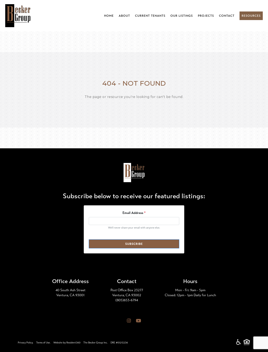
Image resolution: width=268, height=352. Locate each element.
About (124, 16)
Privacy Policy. (25, 342)
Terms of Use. (43, 342)
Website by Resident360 (66, 342)
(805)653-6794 (126, 300)
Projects (206, 16)
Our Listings (181, 16)
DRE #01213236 (119, 342)
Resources (251, 16)
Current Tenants (150, 16)
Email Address (134, 213)
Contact (226, 16)
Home (109, 16)
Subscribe (134, 244)
